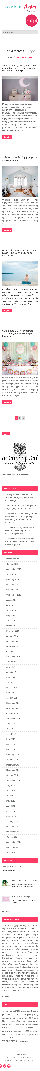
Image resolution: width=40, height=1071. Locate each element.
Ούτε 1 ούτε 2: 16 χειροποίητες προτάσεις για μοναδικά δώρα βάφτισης (17, 333)
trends (36, 1018)
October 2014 (12, 837)
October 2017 (12, 651)
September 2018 (13, 595)
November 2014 (13, 832)
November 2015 (13, 770)
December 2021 (13, 559)
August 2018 (12, 600)
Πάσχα (24, 1021)
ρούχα (28, 1034)
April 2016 (10, 744)
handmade (32, 1011)
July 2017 (10, 667)
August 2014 (12, 847)
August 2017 (12, 662)
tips (31, 1018)
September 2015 (13, 780)
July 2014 (10, 852)
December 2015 (13, 765)
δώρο (11, 1028)
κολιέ (36, 1028)
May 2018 (10, 615)
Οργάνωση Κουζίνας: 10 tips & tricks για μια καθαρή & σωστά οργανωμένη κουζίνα (19, 531)
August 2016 (12, 724)
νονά (31, 1031)
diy (11, 1011)
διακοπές (25, 1024)
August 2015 (12, 785)
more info (5, 997)
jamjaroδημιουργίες (27, 1014)
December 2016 (13, 703)
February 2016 (12, 754)
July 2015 (10, 790)
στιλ (12, 1038)
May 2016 (10, 739)
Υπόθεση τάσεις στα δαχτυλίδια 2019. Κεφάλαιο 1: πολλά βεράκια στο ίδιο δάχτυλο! (19, 542)
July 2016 (10, 729)
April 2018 (10, 621)
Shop (9, 1060)
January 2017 (12, 698)
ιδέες (22, 1028)
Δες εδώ (7, 137)
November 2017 (13, 646)
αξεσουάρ (6, 1024)
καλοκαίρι (29, 1028)
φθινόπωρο (34, 1038)
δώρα (5, 1027)
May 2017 (10, 677)
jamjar (6, 1014)
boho (3, 1011)
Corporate (18, 1060)
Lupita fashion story (8, 870)
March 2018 (11, 626)
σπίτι (3, 1038)
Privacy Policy (22, 1054)
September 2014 (13, 842)
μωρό (19, 1031)
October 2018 (12, 590)
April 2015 (10, 806)
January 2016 (12, 760)
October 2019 (12, 564)
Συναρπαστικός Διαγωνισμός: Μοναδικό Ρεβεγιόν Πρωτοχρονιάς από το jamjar (20, 497)
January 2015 (12, 821)
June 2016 (11, 734)
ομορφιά (35, 1031)
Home (10, 57)
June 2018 (11, 610)
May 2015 (10, 801)
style (26, 1018)
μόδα (25, 1031)
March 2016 (11, 749)
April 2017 (10, 682)
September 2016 (13, 718)
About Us (16, 1057)
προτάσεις (20, 1035)
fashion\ (23, 1011)
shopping (20, 1018)
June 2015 (11, 796)
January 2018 (12, 636)
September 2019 (13, 569)
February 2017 (12, 693)
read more (6, 911)
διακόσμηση (33, 1024)
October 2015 (12, 775)
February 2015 (12, 816)
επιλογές (17, 1028)
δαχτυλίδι (18, 1024)
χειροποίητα (9, 1040)
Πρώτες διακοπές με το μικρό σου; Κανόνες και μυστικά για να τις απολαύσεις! (19, 253)
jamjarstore (6, 1018)
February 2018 (12, 631)
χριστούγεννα (23, 1041)
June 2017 (11, 672)
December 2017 (13, 641)
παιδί (4, 1034)
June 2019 (11, 574)
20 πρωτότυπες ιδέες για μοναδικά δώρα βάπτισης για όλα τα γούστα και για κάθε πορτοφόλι (19, 68)
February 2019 (12, 579)
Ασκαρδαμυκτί (24, 474)
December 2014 (13, 827)
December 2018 (13, 584)
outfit (14, 1018)
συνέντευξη (22, 1038)
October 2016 (12, 713)
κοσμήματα (7, 1031)
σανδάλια (35, 1034)
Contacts (29, 1060)
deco (7, 1011)
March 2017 (11, 687)
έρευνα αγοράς (33, 1021)
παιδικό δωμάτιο (11, 1034)
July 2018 (10, 605)
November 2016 (13, 708)
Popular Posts (28, 1057)
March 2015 (11, 811)
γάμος (13, 1024)
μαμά (15, 1031)
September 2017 (13, 657)
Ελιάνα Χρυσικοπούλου (11, 1021)
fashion (16, 1011)
